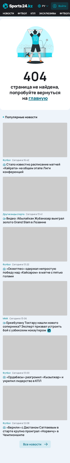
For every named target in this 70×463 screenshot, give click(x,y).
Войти (62, 6)
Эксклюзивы (47, 13)
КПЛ (33, 13)
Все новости (32, 444)
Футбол (22, 13)
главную (38, 98)
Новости (8, 13)
